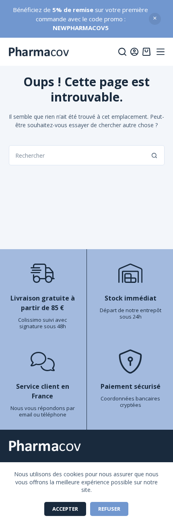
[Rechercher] (122, 52)
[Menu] (161, 52)
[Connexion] (134, 52)
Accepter (65, 508)
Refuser (109, 508)
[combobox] (77, 155)
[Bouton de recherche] (154, 155)
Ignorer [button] (155, 19)
